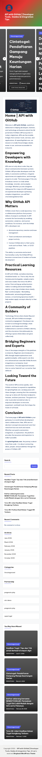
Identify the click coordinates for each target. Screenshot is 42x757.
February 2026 (9, 546)
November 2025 (10, 554)
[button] (18, 87)
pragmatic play (9, 592)
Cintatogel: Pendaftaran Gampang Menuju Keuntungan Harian (20, 488)
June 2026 (8, 538)
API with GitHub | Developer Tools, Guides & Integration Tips (19, 17)
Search (7, 460)
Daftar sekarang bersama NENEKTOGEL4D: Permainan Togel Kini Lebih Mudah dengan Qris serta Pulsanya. (20, 496)
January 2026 (9, 550)
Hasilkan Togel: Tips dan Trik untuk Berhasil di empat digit (20, 481)
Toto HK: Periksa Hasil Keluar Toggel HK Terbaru (19, 511)
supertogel (8, 616)
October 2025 (9, 558)
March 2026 (8, 542)
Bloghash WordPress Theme (24, 753)
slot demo (7, 600)
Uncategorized (16, 36)
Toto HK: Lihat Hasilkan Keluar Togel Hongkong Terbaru (18, 504)
